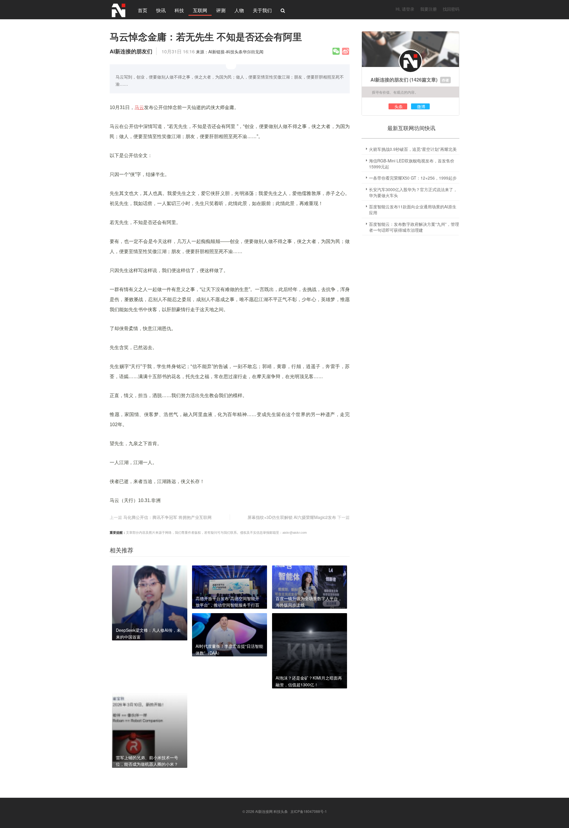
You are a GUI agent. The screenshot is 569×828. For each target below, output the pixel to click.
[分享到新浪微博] (345, 51)
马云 (139, 107)
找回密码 (451, 9)
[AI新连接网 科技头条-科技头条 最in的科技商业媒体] (118, 9)
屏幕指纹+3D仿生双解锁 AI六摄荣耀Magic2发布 (291, 517)
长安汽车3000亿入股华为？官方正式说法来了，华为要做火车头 (413, 192)
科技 (179, 10)
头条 (398, 106)
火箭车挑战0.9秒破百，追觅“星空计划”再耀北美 (413, 149)
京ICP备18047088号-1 (308, 811)
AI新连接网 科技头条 (271, 811)
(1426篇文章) (423, 79)
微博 (421, 106)
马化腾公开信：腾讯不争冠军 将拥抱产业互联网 (167, 517)
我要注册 (428, 9)
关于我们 (262, 10)
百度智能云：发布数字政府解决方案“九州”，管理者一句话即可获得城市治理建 (414, 227)
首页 (142, 10)
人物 (239, 10)
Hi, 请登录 (405, 9)
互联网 (200, 10)
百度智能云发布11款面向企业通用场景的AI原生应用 (412, 209)
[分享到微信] (336, 51)
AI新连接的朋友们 (389, 79)
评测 (221, 10)
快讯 (161, 10)
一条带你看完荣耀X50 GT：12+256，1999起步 (413, 178)
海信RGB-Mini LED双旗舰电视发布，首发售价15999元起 (411, 164)
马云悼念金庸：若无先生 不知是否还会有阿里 (206, 36)
